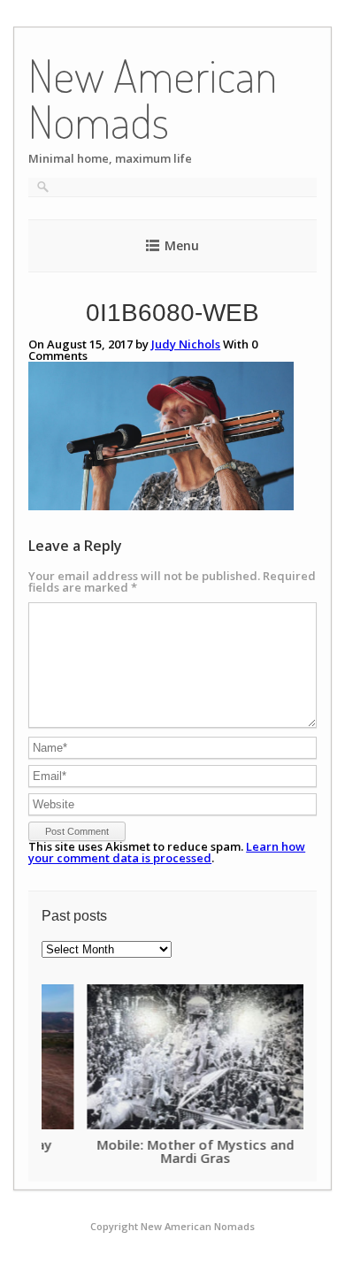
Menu (182, 245)
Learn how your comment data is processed (166, 852)
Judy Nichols (185, 344)
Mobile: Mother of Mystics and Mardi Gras (150, 1150)
